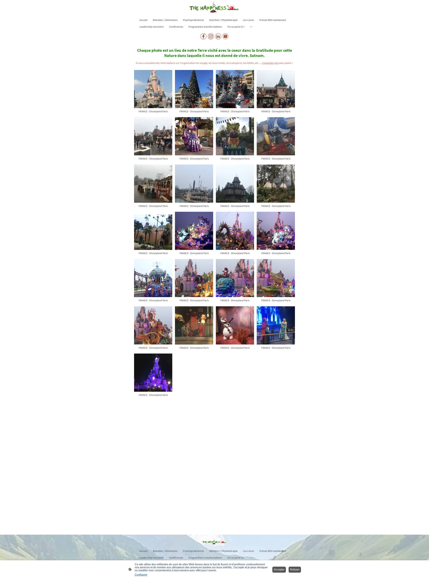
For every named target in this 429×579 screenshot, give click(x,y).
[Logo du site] (214, 7)
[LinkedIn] (218, 36)
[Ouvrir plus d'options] (251, 26)
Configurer (141, 574)
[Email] (226, 36)
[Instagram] (211, 36)
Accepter (279, 569)
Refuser (294, 569)
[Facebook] (203, 36)
